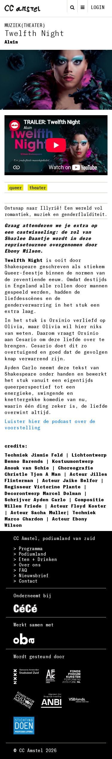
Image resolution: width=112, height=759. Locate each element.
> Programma (28, 548)
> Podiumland (29, 553)
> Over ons (27, 564)
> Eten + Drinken (35, 559)
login (98, 7)
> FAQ (20, 570)
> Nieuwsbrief (31, 575)
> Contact (25, 581)
